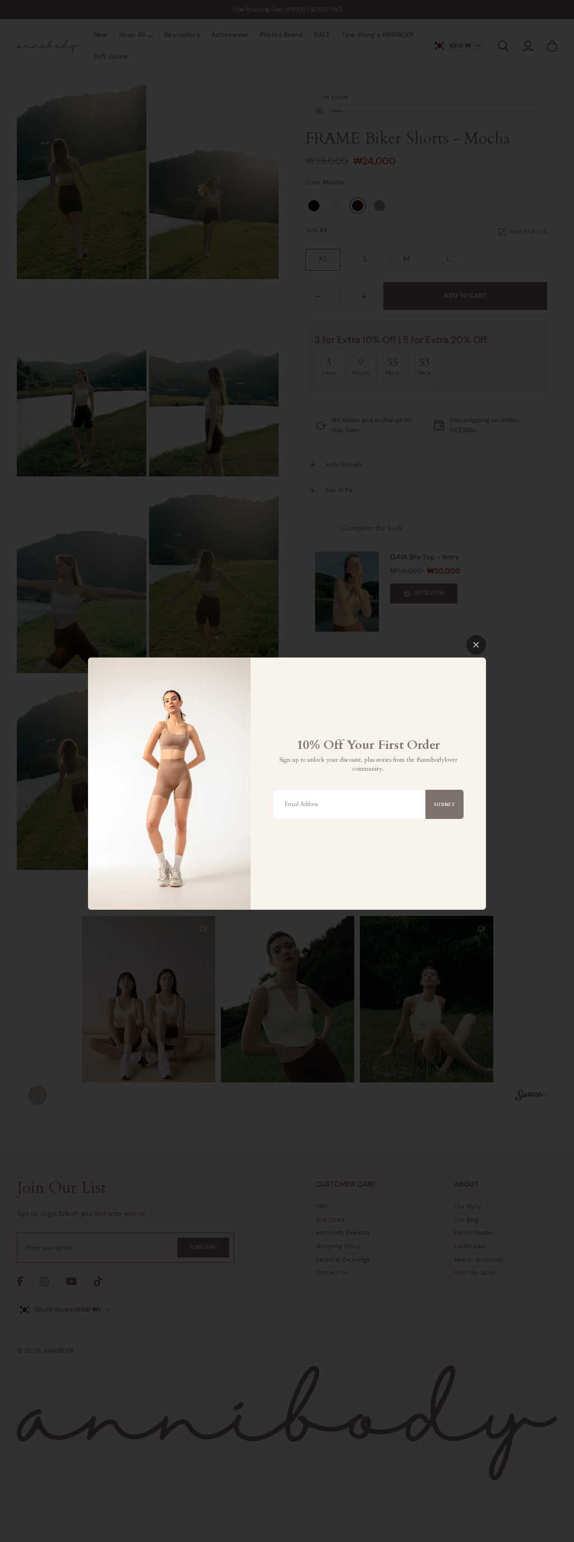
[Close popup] (476, 645)
